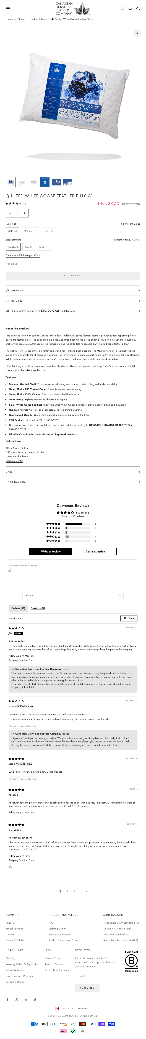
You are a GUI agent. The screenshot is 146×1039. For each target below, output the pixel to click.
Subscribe (87, 988)
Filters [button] (132, 618)
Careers (10, 934)
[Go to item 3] (33, 182)
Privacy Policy (52, 958)
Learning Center (14, 461)
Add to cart (73, 275)
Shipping (10, 958)
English (82, 1008)
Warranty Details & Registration (22, 964)
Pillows (21, 19)
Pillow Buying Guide (17, 448)
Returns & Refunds (15, 970)
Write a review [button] (51, 551)
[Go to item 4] (45, 182)
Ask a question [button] (95, 551)
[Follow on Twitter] (17, 999)
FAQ (51, 922)
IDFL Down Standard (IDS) (117, 928)
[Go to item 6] (68, 182)
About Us (10, 922)
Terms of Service (54, 964)
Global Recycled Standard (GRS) (120, 940)
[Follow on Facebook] (7, 999)
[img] (16, 628)
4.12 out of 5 (82, 512)
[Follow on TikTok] (35, 999)
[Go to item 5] (56, 182)
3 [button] (74, 891)
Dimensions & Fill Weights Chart (23, 255)
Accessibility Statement (57, 970)
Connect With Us (15, 940)
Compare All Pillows (17, 456)
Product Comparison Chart (63, 940)
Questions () (38, 608)
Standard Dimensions (60, 934)
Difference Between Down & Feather (25, 452)
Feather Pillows (38, 19)
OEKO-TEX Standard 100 (116, 934)
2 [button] (67, 891)
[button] (53, 524)
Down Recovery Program (19, 976)
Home (9, 19)
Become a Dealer (15, 982)
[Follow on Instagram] (26, 999)
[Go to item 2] (22, 182)
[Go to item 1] (11, 182)
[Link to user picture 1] (17, 873)
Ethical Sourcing (14, 928)
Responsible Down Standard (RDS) (121, 922)
